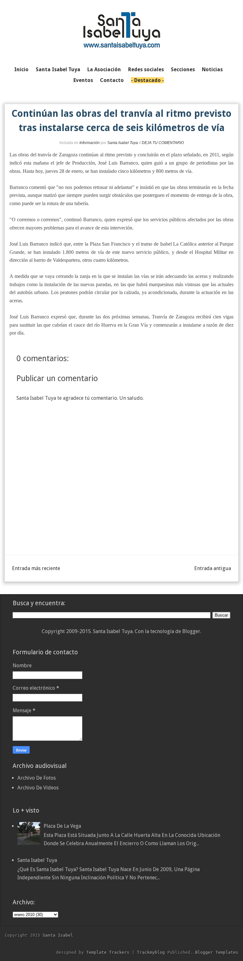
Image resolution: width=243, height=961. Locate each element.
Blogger (191, 631)
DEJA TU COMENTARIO (163, 143)
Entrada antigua (212, 568)
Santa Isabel (58, 935)
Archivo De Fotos (36, 778)
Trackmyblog (151, 952)
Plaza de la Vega (62, 826)
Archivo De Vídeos (38, 788)
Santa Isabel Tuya (37, 860)
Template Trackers (107, 952)
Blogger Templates (216, 952)
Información (89, 143)
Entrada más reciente (36, 568)
